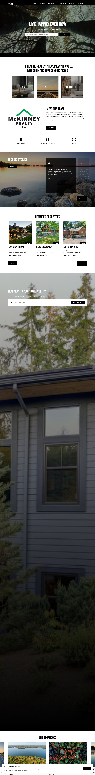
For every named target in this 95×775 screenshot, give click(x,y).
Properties (33, 3)
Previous (79, 198)
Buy (23, 87)
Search (64, 34)
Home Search (42, 3)
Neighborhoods (51, 3)
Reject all (70, 768)
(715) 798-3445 (80, 3)
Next (84, 198)
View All (12, 166)
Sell (47, 87)
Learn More (51, 128)
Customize (78, 768)
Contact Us (71, 87)
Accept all (87, 768)
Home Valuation (62, 3)
